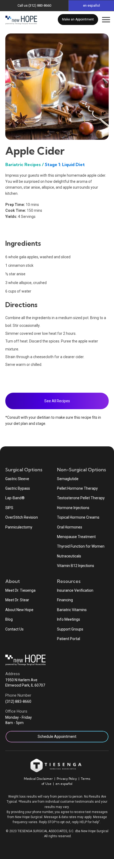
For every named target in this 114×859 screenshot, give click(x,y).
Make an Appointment (78, 19)
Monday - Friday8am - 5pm (18, 720)
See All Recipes (57, 401)
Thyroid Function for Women (80, 546)
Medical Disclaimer (38, 779)
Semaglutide (67, 479)
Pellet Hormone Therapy (77, 488)
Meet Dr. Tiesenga (20, 590)
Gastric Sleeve (17, 479)
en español (63, 784)
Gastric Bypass (17, 488)
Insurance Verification (75, 590)
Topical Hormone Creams (78, 517)
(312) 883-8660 (18, 701)
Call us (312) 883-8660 (34, 5)
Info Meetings (68, 619)
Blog (9, 619)
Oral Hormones (69, 527)
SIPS (9, 508)
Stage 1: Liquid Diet (65, 164)
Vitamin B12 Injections (75, 566)
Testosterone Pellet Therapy (81, 498)
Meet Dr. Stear (17, 600)
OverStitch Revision (21, 517)
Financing (65, 600)
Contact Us (14, 629)
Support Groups (70, 629)
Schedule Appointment (57, 736)
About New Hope (19, 610)
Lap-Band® (15, 498)
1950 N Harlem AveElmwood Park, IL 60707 (25, 682)
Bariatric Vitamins (72, 610)
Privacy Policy (67, 779)
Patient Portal (68, 639)
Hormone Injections (73, 508)
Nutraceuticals (69, 556)
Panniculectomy (18, 527)
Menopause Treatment (76, 537)
